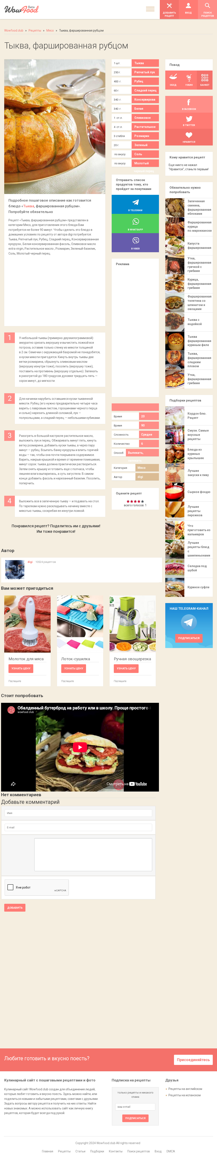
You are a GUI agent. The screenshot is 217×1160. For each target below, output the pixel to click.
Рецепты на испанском (184, 1095)
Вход (158, 1151)
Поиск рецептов (138, 1151)
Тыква (28, 206)
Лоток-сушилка (75, 658)
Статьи (80, 1151)
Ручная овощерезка (132, 658)
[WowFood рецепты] (21, 9)
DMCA (171, 1151)
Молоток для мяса (26, 658)
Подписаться (189, 638)
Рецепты (64, 1151)
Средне (146, 434)
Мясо (142, 467)
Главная (47, 1151)
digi (140, 477)
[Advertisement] (54, 288)
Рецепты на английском (185, 1089)
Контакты (115, 1151)
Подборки (97, 1151)
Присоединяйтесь (193, 1060)
